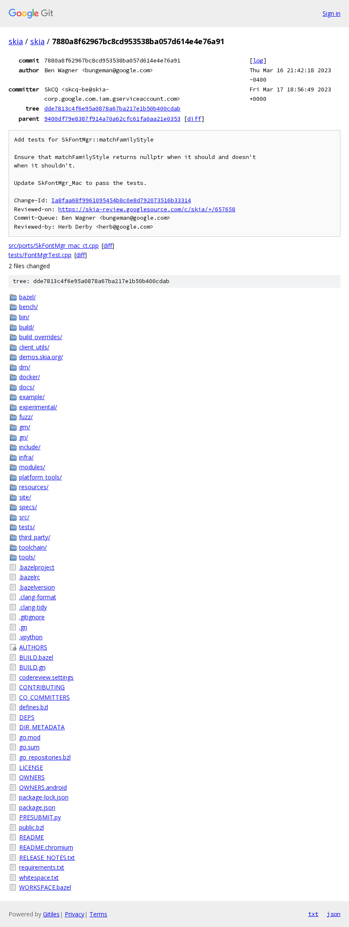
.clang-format (37, 597)
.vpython (31, 637)
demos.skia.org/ (41, 357)
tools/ (27, 557)
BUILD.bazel (36, 657)
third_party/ (34, 537)
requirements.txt (41, 867)
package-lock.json (44, 797)
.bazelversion (37, 587)
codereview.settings (46, 677)
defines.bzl (33, 707)
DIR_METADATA (42, 727)
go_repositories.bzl (45, 757)
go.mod (29, 737)
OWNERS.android (43, 787)
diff (194, 118)
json (333, 914)
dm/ (24, 367)
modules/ (32, 467)
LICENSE (31, 767)
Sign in (331, 13)
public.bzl (31, 827)
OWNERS (32, 777)
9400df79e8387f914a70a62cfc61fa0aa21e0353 (112, 118)
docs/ (26, 387)
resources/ (34, 487)
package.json (37, 807)
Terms (98, 914)
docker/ (29, 377)
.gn (23, 627)
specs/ (28, 507)
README (31, 837)
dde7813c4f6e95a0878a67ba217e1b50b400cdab (112, 108)
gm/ (24, 427)
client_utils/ (34, 347)
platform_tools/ (40, 477)
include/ (29, 447)
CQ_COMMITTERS (44, 697)
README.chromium (46, 847)
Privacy (74, 914)
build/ (26, 327)
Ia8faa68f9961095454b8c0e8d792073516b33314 (121, 200)
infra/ (26, 457)
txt (313, 914)
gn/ (23, 437)
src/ (24, 517)
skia (16, 41)
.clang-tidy (33, 607)
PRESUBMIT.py (40, 817)
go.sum (29, 747)
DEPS (26, 717)
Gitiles (51, 914)
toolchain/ (33, 547)
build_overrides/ (40, 337)
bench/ (28, 307)
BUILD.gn (32, 667)
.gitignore (32, 617)
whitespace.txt (39, 877)
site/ (25, 497)
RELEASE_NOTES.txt (47, 857)
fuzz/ (26, 417)
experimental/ (38, 407)
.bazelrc (29, 577)
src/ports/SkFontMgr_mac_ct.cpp (54, 245)
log (258, 60)
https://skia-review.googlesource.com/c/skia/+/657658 (146, 209)
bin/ (24, 317)
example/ (32, 397)
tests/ (27, 527)
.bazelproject (36, 567)
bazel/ (27, 297)
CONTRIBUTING (42, 687)
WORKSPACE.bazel (45, 887)
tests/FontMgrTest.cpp (40, 255)
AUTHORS (33, 647)
